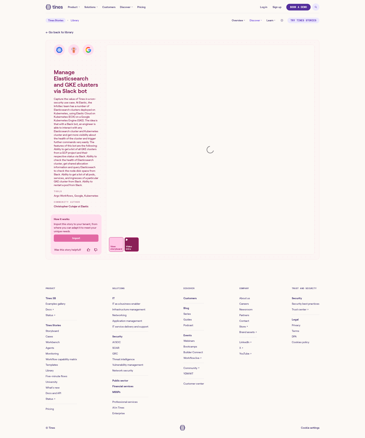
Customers (108, 7)
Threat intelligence (123, 359)
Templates (52, 364)
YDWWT (188, 373)
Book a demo (298, 7)
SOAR (115, 347)
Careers (244, 303)
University (51, 381)
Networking (119, 315)
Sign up (277, 7)
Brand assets (248, 332)
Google (78, 195)
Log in (263, 7)
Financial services (122, 386)
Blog (186, 308)
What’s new (53, 387)
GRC (115, 353)
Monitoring (52, 353)
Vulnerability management (127, 364)
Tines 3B (51, 298)
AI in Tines (118, 407)
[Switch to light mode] (282, 20)
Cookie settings (310, 427)
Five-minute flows (56, 376)
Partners (244, 315)
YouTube (245, 353)
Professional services (125, 401)
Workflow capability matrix (61, 359)
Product (73, 7)
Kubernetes (91, 195)
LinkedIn (245, 342)
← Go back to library (59, 32)
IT (113, 298)
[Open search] (315, 7)
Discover (125, 7)
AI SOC (116, 342)
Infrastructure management (128, 309)
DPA (294, 336)
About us (244, 298)
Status (50, 315)
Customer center (193, 383)
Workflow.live (192, 357)
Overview (237, 20)
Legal (295, 319)
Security (117, 336)
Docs (50, 309)
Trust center (300, 309)
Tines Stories (55, 20)
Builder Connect (193, 352)
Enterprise (118, 413)
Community (191, 368)
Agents (50, 347)
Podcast (188, 325)
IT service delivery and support (130, 326)
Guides (187, 319)
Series (187, 313)
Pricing (141, 7)
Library (75, 20)
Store (243, 326)
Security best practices (305, 303)
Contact (244, 320)
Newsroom (245, 309)
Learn (270, 20)
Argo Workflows (63, 195)
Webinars (189, 340)
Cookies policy (300, 342)
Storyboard (52, 330)
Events (187, 335)
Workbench (53, 342)
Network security (122, 370)
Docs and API (53, 393)
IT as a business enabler (126, 303)
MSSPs (116, 391)
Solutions (89, 7)
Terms (295, 330)
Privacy (296, 325)
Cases (49, 336)
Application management (127, 320)
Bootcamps (190, 346)
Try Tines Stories (303, 20)
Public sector (120, 380)
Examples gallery (55, 303)
